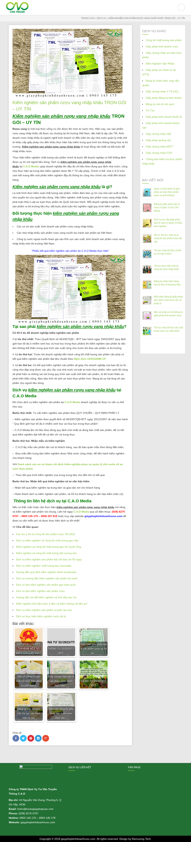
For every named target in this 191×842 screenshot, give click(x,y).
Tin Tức (150, 110)
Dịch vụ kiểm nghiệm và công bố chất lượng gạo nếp (47, 540)
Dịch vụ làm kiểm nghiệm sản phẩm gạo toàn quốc (46, 584)
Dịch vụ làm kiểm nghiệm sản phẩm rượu (40, 591)
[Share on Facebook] (15, 738)
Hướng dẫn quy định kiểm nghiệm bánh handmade (46, 572)
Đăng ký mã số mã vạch (160, 104)
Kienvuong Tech (141, 838)
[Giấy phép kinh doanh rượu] (95, 7)
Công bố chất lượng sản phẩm (164, 40)
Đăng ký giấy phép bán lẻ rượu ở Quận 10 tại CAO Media (167, 207)
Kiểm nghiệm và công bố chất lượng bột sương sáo (46, 553)
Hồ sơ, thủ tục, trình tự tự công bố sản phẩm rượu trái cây (168, 238)
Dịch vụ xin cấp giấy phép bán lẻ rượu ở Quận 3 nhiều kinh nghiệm (168, 223)
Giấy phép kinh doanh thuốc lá (164, 116)
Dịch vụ (101, 18)
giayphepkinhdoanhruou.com (78, 838)
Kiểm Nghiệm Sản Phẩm (160, 63)
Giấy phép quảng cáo (158, 140)
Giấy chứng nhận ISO (158, 133)
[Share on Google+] (45, 738)
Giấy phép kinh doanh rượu (162, 46)
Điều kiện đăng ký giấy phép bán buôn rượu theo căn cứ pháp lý (168, 300)
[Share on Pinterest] (30, 738)
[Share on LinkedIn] (38, 738)
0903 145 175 (28, 817)
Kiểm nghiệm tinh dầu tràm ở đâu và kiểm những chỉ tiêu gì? (51, 603)
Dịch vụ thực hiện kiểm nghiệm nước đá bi (41, 616)
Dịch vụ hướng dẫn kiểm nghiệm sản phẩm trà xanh (46, 578)
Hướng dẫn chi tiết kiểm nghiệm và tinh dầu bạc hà (46, 597)
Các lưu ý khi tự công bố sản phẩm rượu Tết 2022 (45, 534)
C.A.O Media (31, 166)
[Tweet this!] (23, 738)
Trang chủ (87, 18)
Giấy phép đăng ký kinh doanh (164, 97)
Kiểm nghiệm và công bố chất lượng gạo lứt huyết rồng (48, 546)
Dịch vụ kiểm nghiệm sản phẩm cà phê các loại (44, 609)
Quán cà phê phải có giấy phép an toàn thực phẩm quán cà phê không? (167, 192)
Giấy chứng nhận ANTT (159, 146)
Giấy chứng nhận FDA (159, 152)
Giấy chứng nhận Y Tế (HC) (162, 91)
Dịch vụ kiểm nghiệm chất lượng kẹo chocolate (43, 565)
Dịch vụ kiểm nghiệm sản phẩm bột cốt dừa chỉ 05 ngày (49, 559)
